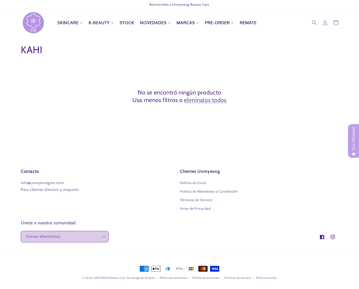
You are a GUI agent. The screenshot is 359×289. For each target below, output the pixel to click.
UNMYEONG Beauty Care (109, 277)
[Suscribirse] (103, 236)
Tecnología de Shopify (141, 277)
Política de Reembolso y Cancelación (209, 191)
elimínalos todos (205, 99)
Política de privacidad (205, 277)
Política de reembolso (174, 277)
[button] (314, 22)
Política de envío (266, 277)
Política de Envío (193, 183)
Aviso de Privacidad (195, 208)
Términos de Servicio (196, 200)
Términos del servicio (237, 277)
